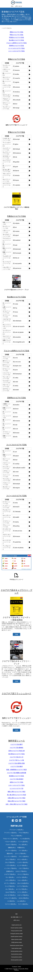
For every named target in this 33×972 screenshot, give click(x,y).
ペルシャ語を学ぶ (22, 880)
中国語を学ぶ (21, 847)
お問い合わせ (18, 6)
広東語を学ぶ (10, 871)
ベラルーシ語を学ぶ (10, 841)
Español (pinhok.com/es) (16, 936)
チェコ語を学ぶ (23, 844)
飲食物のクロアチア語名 (16, 776)
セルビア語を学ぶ (11, 892)
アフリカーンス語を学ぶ (17, 829)
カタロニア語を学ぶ (21, 871)
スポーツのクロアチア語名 (16, 785)
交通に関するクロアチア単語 (16, 798)
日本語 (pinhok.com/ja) (16, 942)
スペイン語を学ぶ (22, 892)
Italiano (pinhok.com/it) (16, 939)
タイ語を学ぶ (11, 901)
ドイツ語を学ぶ (23, 850)
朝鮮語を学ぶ (12, 847)
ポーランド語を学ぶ (10, 883)
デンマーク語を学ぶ (11, 850)
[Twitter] (16, 820)
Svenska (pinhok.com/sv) (16, 951)
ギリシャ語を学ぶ (22, 859)
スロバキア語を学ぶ (10, 895)
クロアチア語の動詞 (16, 766)
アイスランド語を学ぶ (10, 832)
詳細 (16, 634)
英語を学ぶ (10, 853)
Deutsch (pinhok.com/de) (16, 927)
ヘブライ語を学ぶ (11, 865)
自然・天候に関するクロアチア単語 (16, 804)
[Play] (29, 66)
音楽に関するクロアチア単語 (16, 801)
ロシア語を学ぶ (10, 889)
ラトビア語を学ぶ (10, 886)
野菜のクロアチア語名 (16, 34)
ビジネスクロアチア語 (16, 788)
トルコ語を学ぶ (21, 901)
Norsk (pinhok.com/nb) (16, 957)
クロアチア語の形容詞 (16, 779)
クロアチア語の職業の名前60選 (16, 772)
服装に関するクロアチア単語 (16, 791)
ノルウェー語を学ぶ (22, 877)
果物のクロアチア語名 (16, 32)
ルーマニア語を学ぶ (22, 889)
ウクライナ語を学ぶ (10, 904)
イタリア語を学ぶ (24, 868)
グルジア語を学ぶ (10, 862)
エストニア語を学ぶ (20, 853)
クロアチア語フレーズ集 (16, 760)
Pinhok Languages (13, 968)
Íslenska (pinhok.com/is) (16, 960)
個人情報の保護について (16, 917)
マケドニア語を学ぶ (23, 874)
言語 (12, 6)
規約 (16, 914)
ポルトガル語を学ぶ (23, 883)
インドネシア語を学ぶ (10, 868)
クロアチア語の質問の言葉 (16, 763)
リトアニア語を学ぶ (22, 886)
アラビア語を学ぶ (24, 832)
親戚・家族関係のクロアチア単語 (16, 769)
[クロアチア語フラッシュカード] (16, 716)
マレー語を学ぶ (10, 877)
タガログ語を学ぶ (24, 898)
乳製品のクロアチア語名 (16, 37)
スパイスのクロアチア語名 (16, 48)
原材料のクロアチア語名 (16, 45)
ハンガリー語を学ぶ (22, 862)
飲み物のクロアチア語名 (16, 40)
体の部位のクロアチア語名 (16, 754)
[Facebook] (13, 820)
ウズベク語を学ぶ (23, 904)
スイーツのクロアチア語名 (16, 51)
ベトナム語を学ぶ (23, 841)
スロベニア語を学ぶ (23, 895)
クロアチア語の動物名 (16, 747)
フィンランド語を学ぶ (10, 856)
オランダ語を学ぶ (11, 880)
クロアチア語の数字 (16, 744)
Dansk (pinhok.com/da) (16, 954)
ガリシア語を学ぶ (11, 859)
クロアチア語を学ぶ (7, 28)
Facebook (14, 966)
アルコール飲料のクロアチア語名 (16, 43)
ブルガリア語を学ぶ (11, 844)
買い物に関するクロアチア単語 (16, 794)
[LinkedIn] (20, 820)
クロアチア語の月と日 (16, 757)
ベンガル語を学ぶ (25, 838)
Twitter (19, 966)
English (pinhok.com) (16, 925)
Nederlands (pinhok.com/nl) (16, 945)
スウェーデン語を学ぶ (10, 898)
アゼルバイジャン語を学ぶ (10, 838)
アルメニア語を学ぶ (16, 835)
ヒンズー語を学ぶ (22, 865)
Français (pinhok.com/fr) (16, 930)
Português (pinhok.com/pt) (16, 933)
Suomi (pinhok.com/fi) (16, 948)
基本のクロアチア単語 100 (16, 750)
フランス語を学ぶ (24, 856)
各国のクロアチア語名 (16, 782)
